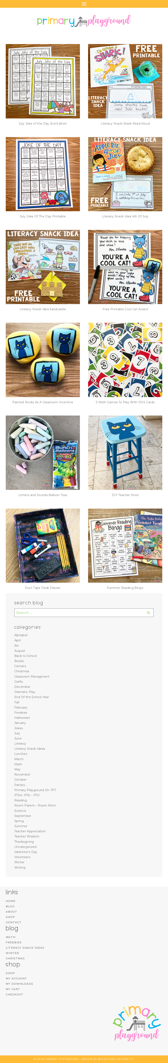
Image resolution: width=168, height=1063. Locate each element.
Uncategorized (25, 847)
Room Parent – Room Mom (35, 805)
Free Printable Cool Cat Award (125, 309)
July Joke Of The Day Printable (43, 216)
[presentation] (43, 81)
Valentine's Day (25, 852)
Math (18, 764)
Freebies (20, 712)
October (20, 779)
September (22, 816)
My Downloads (19, 983)
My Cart (13, 989)
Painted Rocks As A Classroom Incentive (42, 402)
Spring (19, 821)
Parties (19, 785)
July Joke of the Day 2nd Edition (43, 123)
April (17, 640)
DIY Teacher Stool (125, 495)
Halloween (22, 718)
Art (16, 645)
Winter (19, 862)
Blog (10, 906)
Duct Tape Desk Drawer (43, 588)
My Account (16, 978)
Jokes (18, 728)
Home (10, 901)
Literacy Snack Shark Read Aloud (125, 123)
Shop (10, 917)
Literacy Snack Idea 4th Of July (125, 216)
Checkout (14, 994)
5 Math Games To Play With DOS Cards (125, 402)
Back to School (25, 656)
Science (20, 811)
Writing (19, 867)
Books (19, 661)
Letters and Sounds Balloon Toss (42, 495)
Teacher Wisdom (27, 836)
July (17, 733)
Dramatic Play (24, 692)
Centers (20, 666)
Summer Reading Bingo (125, 588)
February (21, 707)
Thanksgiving (24, 842)
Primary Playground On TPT (35, 790)
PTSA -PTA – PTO (27, 795)
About (11, 911)
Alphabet (21, 635)
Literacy (20, 743)
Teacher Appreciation (30, 831)
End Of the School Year (31, 697)
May (17, 769)
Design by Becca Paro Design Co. (108, 1059)
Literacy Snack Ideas (29, 749)
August (19, 651)
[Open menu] (84, 4)
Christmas (21, 671)
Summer (20, 826)
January (20, 723)
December (22, 687)
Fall (16, 702)
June (18, 738)
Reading (20, 800)
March (19, 759)
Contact (14, 922)
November (22, 774)
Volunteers (22, 857)
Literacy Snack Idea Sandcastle (43, 309)
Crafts (18, 682)
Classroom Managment (31, 676)
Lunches (20, 754)
